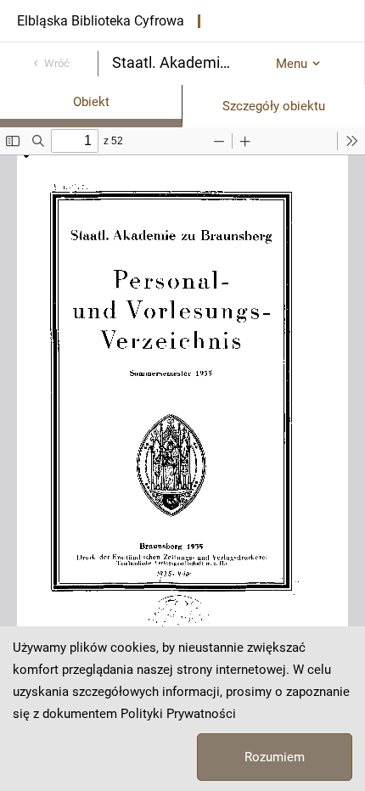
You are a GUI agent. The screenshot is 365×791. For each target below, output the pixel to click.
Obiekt (91, 101)
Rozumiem (274, 757)
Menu (291, 63)
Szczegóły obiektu (273, 106)
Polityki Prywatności (178, 713)
